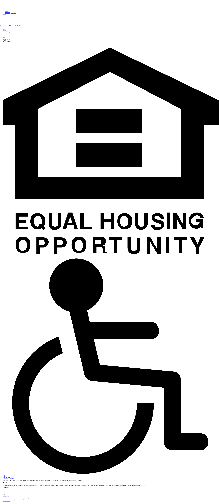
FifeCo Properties (3, 0)
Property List (5, 4)
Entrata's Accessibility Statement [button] (8, 478)
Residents (4, 5)
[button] (111, 257)
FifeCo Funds (7, 12)
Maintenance (7, 6)
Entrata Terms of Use (6, 501)
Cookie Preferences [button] (6, 477)
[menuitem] (111, 3)
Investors (6, 10)
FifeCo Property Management (10, 13)
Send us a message (6, 496)
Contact (6, 11)
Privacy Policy (5, 476)
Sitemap (4, 475)
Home (4, 3)
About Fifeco (5, 9)
